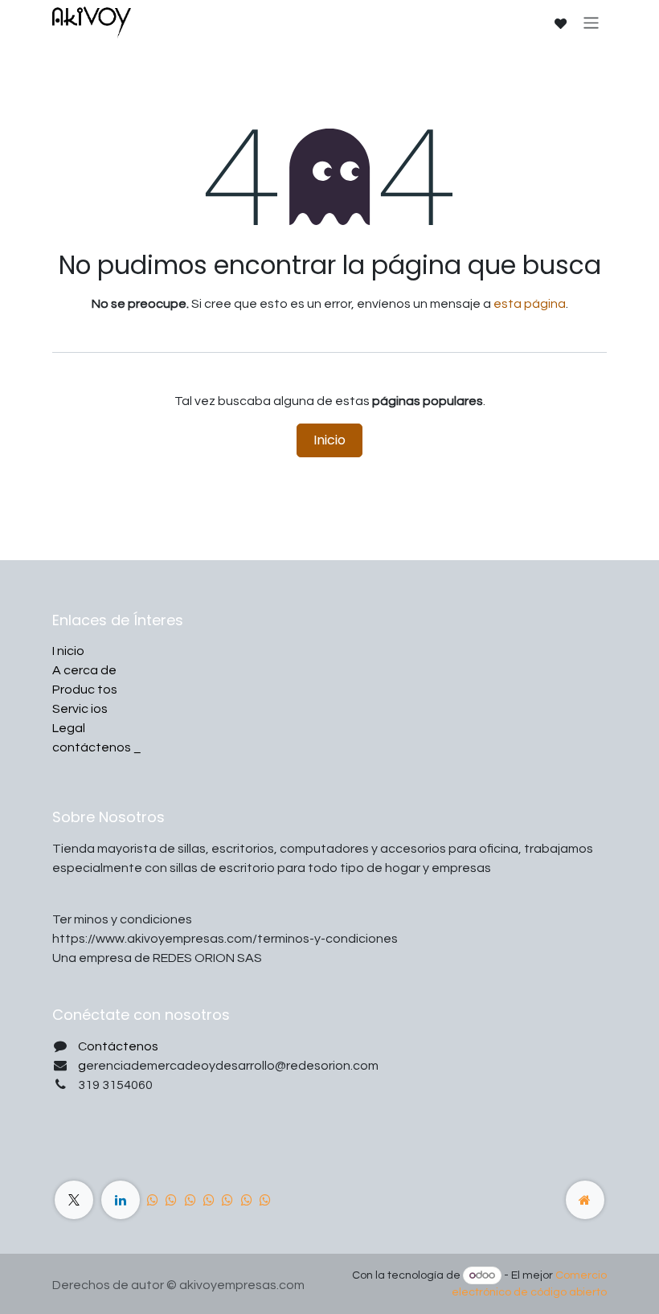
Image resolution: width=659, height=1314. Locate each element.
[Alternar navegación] (591, 22)
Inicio (329, 440)
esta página (529, 303)
